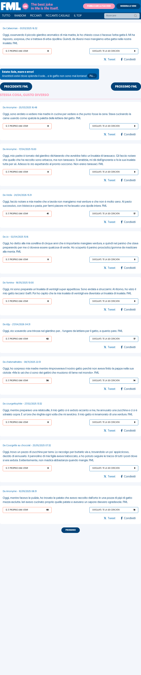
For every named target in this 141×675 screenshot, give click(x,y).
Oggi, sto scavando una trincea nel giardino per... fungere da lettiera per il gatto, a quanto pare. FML (63, 331)
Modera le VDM (128, 6)
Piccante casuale (58, 15)
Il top (78, 15)
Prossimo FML (126, 86)
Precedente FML (16, 86)
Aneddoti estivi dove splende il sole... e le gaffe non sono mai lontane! (48, 74)
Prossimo (71, 530)
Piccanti (36, 15)
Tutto (6, 15)
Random (20, 15)
